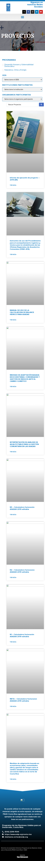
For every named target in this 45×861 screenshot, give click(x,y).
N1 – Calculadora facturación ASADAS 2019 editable (22, 635)
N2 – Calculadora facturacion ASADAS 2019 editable (22, 571)
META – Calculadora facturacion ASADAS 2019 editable (23, 700)
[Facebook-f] (28, 12)
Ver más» (13, 185)
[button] (22, 17)
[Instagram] (32, 12)
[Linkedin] (37, 12)
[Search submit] (41, 104)
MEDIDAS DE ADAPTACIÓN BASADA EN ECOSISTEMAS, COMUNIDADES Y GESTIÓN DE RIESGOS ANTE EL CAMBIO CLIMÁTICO (25, 378)
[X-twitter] (24, 12)
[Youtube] (41, 12)
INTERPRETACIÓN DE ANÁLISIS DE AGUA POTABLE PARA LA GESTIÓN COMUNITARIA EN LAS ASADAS (24, 444)
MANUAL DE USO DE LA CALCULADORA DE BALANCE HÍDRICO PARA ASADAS (22, 312)
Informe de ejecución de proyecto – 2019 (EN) (25, 179)
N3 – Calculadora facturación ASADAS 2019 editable (22, 508)
